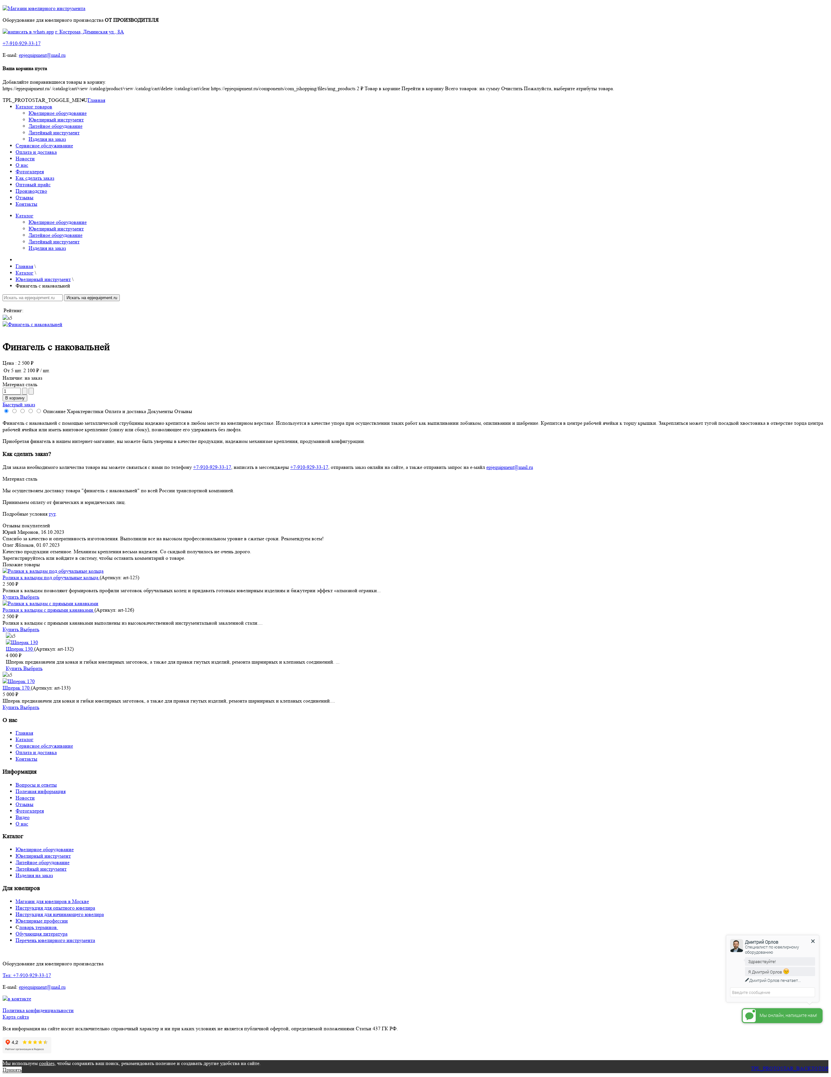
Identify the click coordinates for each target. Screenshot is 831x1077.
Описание (54, 411)
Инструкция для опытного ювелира (55, 908)
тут (52, 514)
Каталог (24, 216)
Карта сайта (16, 1017)
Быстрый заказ (19, 404)
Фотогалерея (30, 171)
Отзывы (24, 197)
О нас (22, 165)
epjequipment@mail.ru (42, 55)
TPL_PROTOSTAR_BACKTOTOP (789, 1068)
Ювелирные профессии (42, 921)
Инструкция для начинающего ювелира (60, 914)
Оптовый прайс (33, 184)
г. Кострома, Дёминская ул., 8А (89, 32)
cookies (47, 1063)
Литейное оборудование (55, 126)
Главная (96, 100)
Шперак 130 (20, 649)
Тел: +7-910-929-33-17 (27, 975)
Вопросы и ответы (36, 785)
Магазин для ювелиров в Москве (52, 901)
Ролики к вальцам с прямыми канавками (48, 610)
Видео (23, 817)
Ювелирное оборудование (58, 113)
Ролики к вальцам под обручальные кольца (51, 577)
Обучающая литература (42, 934)
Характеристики (85, 411)
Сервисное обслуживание (44, 145)
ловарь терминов (38, 927)
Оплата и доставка (36, 152)
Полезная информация (41, 791)
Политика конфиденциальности (38, 1010)
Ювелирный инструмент (56, 119)
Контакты (26, 204)
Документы (160, 411)
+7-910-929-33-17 (22, 43)
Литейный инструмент (54, 132)
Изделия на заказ (47, 139)
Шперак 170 (17, 688)
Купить (11, 597)
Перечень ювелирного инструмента (55, 940)
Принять (12, 1070)
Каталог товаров (34, 107)
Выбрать (29, 597)
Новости (25, 158)
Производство (31, 191)
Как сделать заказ (35, 178)
